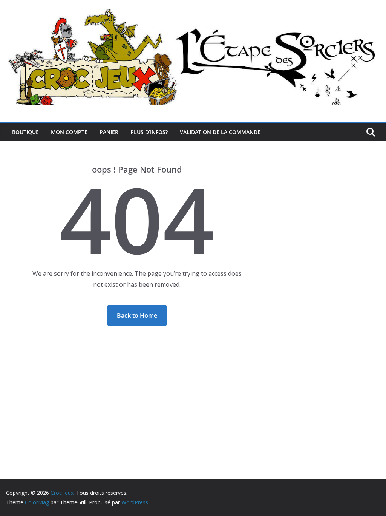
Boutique (25, 132)
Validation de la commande (220, 132)
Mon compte (69, 132)
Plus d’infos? (149, 132)
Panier (109, 132)
